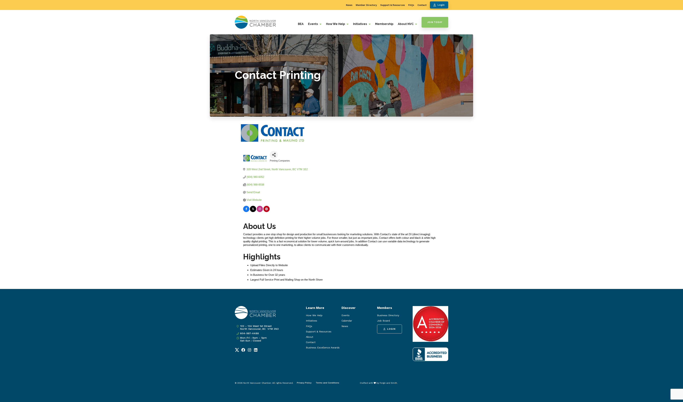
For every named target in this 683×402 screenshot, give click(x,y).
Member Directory (366, 5)
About (309, 336)
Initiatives (360, 24)
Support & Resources (392, 5)
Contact (422, 5)
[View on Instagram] (260, 211)
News (349, 5)
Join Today (434, 22)
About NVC (406, 24)
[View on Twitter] (253, 211)
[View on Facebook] (246, 211)
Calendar (347, 320)
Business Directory (388, 315)
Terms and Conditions (327, 383)
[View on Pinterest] (266, 211)
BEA (301, 24)
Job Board (383, 320)
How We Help (336, 24)
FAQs (411, 5)
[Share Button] (274, 155)
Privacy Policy (304, 383)
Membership (384, 24)
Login (441, 5)
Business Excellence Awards (323, 347)
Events (313, 24)
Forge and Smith (388, 383)
